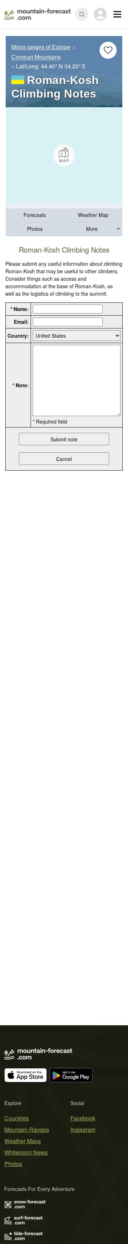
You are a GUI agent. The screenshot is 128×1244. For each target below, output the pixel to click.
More (92, 228)
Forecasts (34, 214)
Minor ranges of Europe (40, 47)
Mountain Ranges (26, 1129)
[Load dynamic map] (64, 155)
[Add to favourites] (108, 50)
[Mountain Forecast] (37, 14)
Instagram (82, 1129)
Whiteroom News (26, 1152)
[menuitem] (35, 215)
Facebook (82, 1118)
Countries (16, 1118)
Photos (35, 228)
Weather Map (93, 214)
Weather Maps (22, 1141)
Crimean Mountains (36, 58)
